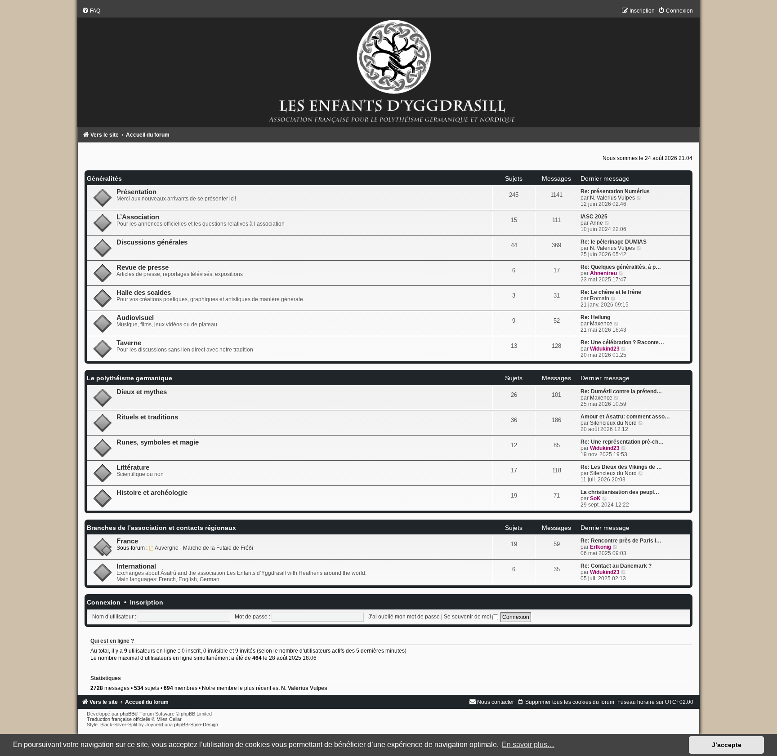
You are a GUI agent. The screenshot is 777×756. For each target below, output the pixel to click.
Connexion (104, 602)
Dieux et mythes (141, 392)
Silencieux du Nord (613, 423)
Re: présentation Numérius (615, 191)
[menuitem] (91, 11)
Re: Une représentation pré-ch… (622, 442)
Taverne (128, 343)
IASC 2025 (594, 216)
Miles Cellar (169, 719)
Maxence (601, 323)
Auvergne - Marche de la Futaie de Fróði (204, 548)
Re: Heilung (595, 317)
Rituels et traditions (147, 417)
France (127, 541)
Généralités (104, 178)
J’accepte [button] (726, 744)
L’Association (137, 217)
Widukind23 (605, 349)
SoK (595, 498)
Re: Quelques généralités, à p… (621, 267)
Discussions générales (152, 242)
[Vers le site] (388, 67)
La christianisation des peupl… (620, 492)
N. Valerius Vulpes (612, 198)
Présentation (136, 192)
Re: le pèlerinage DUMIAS (614, 242)
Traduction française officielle (118, 719)
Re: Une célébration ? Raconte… (622, 342)
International (136, 566)
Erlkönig (600, 547)
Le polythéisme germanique (129, 378)
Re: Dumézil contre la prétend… (621, 391)
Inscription (146, 602)
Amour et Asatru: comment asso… (625, 417)
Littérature (132, 467)
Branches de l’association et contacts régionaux (161, 527)
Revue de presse (142, 267)
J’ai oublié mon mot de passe (404, 617)
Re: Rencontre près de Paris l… (621, 541)
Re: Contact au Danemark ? (616, 566)
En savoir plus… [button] (528, 744)
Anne (596, 223)
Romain (599, 298)
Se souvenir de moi (468, 617)
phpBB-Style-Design (196, 724)
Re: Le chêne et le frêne (611, 292)
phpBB (127, 713)
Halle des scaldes (143, 292)
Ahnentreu (603, 273)
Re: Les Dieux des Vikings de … (621, 467)
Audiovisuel (135, 317)
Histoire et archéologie (152, 492)
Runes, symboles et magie (157, 442)
